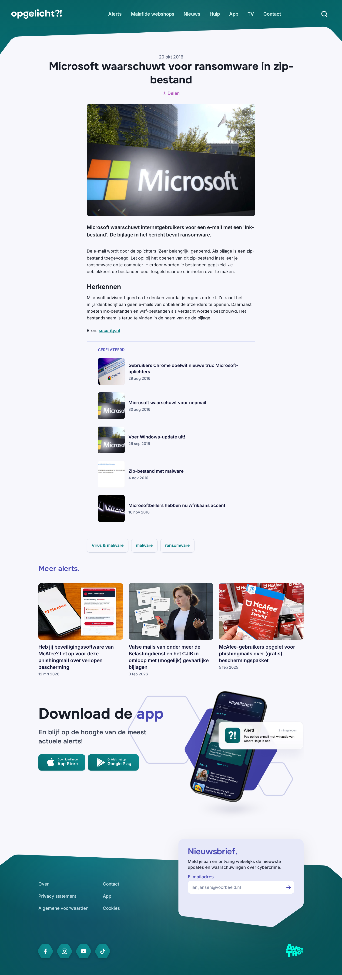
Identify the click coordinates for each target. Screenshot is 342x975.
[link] (36, 14)
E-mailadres (201, 876)
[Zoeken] (324, 14)
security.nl (109, 330)
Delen (174, 93)
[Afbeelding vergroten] (246, 112)
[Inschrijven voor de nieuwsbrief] (288, 887)
